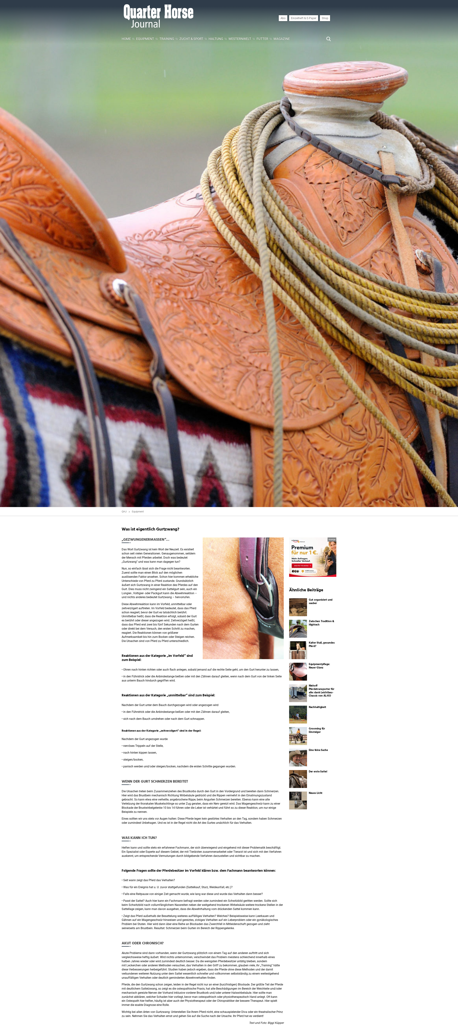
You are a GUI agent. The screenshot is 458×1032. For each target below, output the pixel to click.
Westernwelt (239, 39)
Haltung (216, 39)
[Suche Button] (328, 39)
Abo (283, 18)
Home (126, 39)
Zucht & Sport (191, 39)
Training (166, 39)
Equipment (145, 39)
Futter (262, 39)
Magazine (282, 39)
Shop (325, 18)
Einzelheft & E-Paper (303, 18)
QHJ (124, 511)
